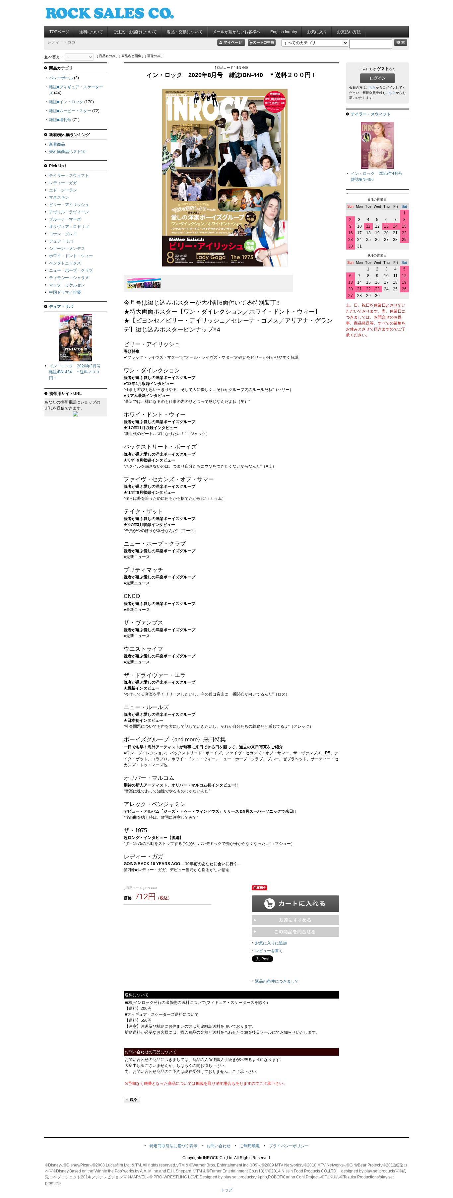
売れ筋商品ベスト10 (67, 151)
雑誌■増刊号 (60, 119)
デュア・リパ (61, 241)
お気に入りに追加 (271, 943)
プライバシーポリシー (289, 1146)
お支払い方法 (349, 32)
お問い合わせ (218, 1146)
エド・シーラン (63, 190)
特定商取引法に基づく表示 (173, 1146)
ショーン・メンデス (67, 248)
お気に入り (317, 32)
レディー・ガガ (63, 183)
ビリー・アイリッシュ (69, 204)
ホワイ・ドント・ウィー (71, 256)
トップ (226, 1190)
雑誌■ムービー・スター (70, 111)
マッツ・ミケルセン (67, 285)
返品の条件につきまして (277, 981)
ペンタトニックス (65, 263)
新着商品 (57, 144)
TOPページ (59, 32)
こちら (371, 87)
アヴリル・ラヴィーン (69, 212)
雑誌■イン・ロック (66, 102)
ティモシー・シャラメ (69, 277)
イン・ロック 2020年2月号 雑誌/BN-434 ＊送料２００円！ (76, 372)
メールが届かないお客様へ (236, 32)
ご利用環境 (250, 1146)
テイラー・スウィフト (69, 175)
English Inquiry (283, 32)
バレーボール (61, 78)
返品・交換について (185, 32)
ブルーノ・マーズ (65, 219)
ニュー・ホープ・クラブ (71, 270)
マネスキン (59, 197)
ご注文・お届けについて (135, 32)
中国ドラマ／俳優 (65, 292)
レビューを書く (269, 950)
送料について (91, 32)
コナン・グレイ (63, 234)
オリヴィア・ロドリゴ (69, 226)
